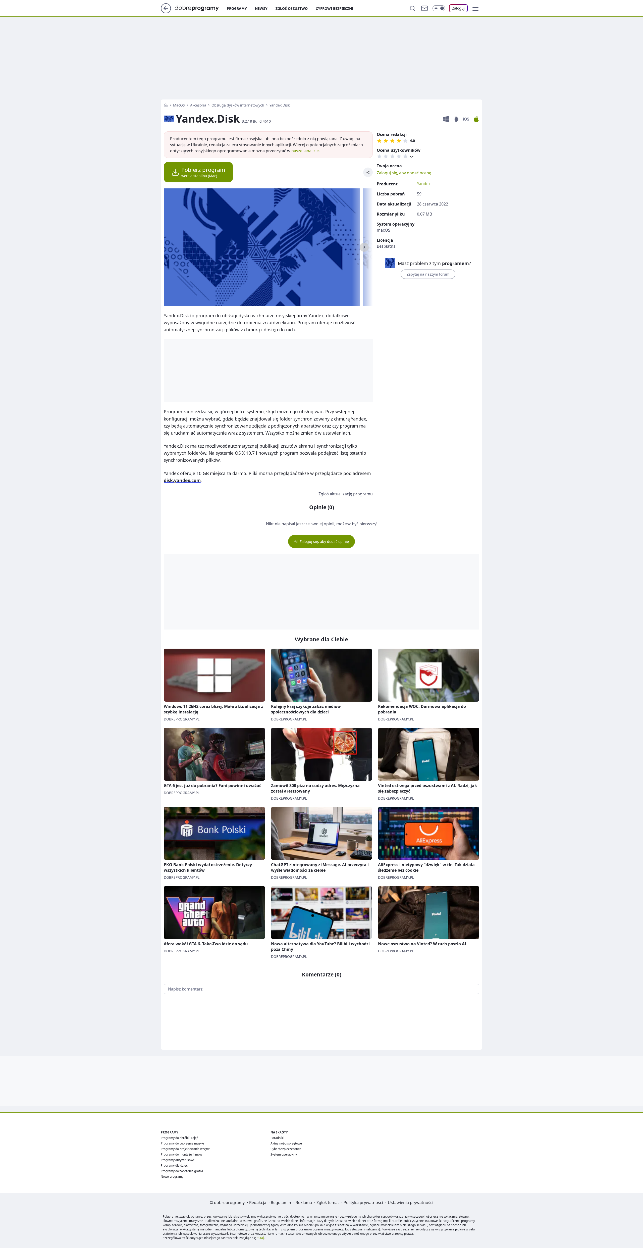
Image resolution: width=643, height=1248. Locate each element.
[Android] (456, 119)
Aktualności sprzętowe (286, 1143)
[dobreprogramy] (201, 8)
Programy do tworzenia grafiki (182, 1171)
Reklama (304, 1202)
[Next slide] (364, 247)
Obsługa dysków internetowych (237, 105)
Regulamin (281, 1202)
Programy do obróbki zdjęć (179, 1138)
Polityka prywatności (363, 1202)
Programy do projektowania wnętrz (185, 1149)
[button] (475, 8)
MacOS (179, 105)
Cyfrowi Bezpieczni (334, 8)
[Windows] (446, 119)
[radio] (379, 140)
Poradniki (277, 1138)
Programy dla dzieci (174, 1165)
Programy (237, 8)
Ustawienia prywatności (410, 1202)
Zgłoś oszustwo (292, 8)
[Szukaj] (412, 8)
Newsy (261, 8)
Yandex (424, 183)
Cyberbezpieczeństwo (286, 1149)
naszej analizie (305, 150)
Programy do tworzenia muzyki (182, 1143)
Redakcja (257, 1202)
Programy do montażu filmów (181, 1154)
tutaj (260, 1238)
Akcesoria (198, 105)
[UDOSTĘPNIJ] (368, 172)
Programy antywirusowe (178, 1160)
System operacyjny (284, 1154)
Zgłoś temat (327, 1202)
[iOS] (466, 119)
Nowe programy (172, 1176)
